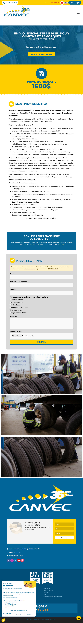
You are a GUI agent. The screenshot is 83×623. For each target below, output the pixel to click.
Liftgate (75, 3)
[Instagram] (12, 560)
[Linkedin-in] (15, 560)
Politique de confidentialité (53, 596)
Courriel (13, 289)
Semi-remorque (17, 302)
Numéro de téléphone (18, 282)
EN (45, 594)
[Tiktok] (22, 560)
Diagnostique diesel (18, 313)
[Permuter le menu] (78, 12)
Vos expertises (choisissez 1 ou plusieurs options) (29, 297)
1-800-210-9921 (53, 269)
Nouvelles (47, 588)
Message (13, 317)
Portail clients (48, 590)
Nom (11, 274)
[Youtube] (19, 560)
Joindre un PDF (16, 332)
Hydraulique (15, 305)
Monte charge (16, 310)
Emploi (46, 592)
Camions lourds (17, 300)
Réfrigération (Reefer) (19, 307)
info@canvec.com (29, 269)
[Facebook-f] (8, 560)
